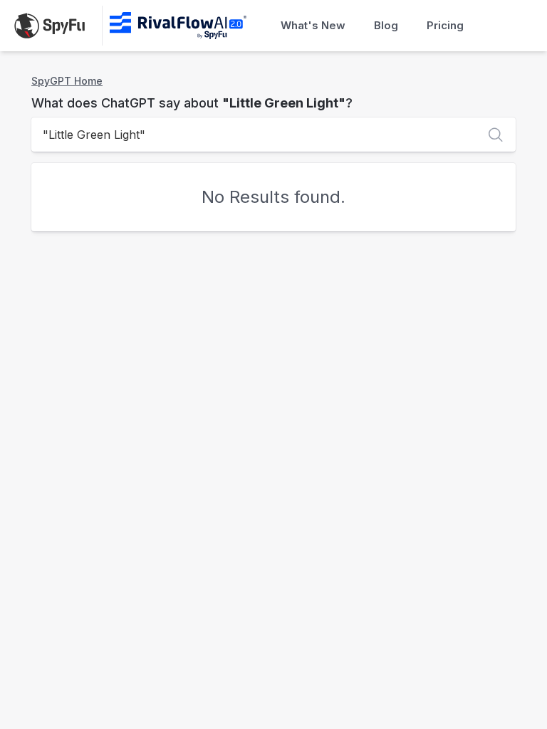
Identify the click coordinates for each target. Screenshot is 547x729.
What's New (313, 25)
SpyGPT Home (67, 81)
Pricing (445, 25)
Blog (386, 25)
